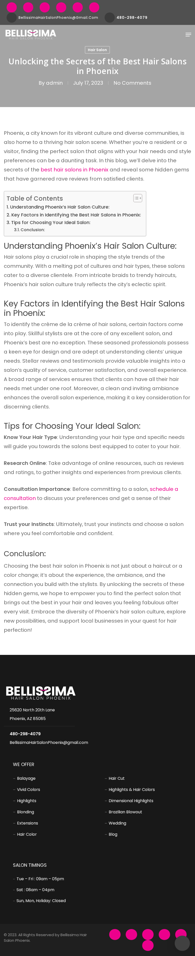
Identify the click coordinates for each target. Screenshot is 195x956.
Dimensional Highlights (131, 801)
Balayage (26, 778)
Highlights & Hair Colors (132, 789)
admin (54, 82)
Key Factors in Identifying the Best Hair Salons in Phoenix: (76, 215)
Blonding (25, 812)
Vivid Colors (28, 789)
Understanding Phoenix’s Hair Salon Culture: (59, 207)
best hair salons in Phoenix (74, 169)
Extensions (27, 823)
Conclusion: (33, 230)
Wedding (117, 823)
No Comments (132, 82)
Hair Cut (117, 778)
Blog (113, 834)
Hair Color (27, 834)
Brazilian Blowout (125, 812)
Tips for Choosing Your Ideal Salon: (50, 222)
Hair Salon (97, 49)
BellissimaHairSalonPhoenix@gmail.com (49, 742)
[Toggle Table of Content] (135, 198)
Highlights (26, 801)
